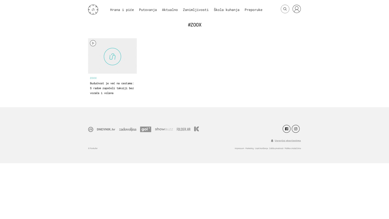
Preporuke (253, 9)
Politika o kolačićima (293, 148)
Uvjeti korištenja (261, 148)
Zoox (93, 78)
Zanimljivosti (196, 9)
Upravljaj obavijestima (288, 140)
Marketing (249, 148)
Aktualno (170, 9)
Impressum (239, 148)
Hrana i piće (122, 9)
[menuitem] (296, 9)
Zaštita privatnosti (276, 148)
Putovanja (148, 9)
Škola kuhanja (226, 9)
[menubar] (296, 9)
